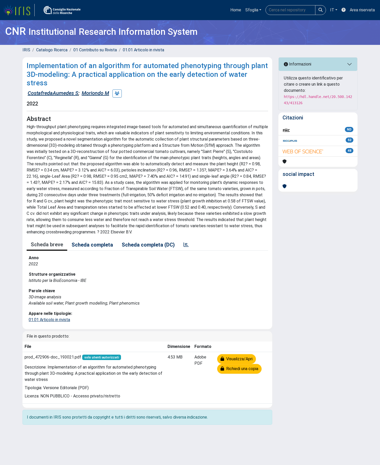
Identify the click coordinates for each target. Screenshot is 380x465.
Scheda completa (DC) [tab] (148, 245)
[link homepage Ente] (62, 10)
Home (235, 9)
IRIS (26, 49)
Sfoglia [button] (251, 9)
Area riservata (362, 9)
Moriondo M (95, 93)
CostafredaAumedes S (53, 93)
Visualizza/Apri (238, 358)
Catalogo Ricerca (51, 49)
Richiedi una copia (241, 368)
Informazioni (299, 64)
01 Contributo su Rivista (95, 49)
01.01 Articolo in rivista (143, 49)
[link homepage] (19, 10)
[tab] (186, 244)
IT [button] (332, 9)
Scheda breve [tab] (47, 244)
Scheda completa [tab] (92, 245)
